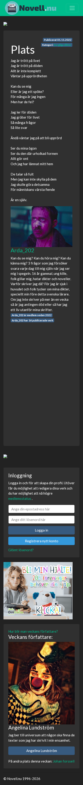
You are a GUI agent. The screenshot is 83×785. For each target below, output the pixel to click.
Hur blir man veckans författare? (33, 631)
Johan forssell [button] (63, 761)
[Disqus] (41, 380)
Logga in (41, 530)
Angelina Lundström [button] (41, 751)
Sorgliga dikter (62, 44)
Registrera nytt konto (41, 541)
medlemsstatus (19, 498)
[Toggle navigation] (72, 8)
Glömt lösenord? (21, 550)
